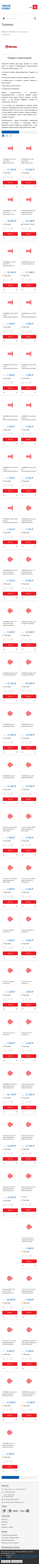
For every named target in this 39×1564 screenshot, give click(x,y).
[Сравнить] (4, 187)
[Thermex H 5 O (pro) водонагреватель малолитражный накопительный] (29, 1278)
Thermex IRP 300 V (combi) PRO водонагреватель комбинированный (8, 1291)
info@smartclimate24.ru (11, 1499)
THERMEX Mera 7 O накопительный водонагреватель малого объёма (10, 623)
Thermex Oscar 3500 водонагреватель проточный (28, 829)
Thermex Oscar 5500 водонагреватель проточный (10, 880)
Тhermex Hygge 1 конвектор (9, 931)
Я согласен (6, 1561)
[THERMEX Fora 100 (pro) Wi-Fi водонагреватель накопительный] (10, 199)
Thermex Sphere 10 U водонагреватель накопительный (28, 1188)
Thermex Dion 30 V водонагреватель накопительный (27, 1137)
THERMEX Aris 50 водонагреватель (27, 725)
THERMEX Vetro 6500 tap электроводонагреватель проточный (28, 315)
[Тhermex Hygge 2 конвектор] (10, 970)
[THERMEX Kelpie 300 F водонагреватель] (28, 662)
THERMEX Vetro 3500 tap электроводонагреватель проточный (28, 469)
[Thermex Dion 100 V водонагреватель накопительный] (28, 1073)
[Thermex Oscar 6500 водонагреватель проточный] (28, 867)
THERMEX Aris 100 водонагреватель (27, 776)
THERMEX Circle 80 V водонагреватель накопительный (9, 1393)
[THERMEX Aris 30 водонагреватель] (10, 713)
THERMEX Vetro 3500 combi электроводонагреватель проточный (10, 469)
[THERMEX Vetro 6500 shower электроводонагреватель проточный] (28, 353)
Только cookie (17, 1561)
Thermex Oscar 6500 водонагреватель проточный (28, 880)
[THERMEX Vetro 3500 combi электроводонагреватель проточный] (10, 456)
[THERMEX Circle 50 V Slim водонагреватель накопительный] (29, 1329)
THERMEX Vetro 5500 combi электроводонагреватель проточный (10, 366)
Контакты (4, 1519)
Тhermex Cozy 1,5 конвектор (9, 1033)
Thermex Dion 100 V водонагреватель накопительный (28, 1086)
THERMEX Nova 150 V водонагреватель (28, 263)
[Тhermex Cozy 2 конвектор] (28, 1021)
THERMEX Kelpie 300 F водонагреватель (28, 674)
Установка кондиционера (9, 1535)
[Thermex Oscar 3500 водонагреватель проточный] (28, 816)
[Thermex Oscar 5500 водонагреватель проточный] (10, 867)
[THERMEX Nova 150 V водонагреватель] (28, 251)
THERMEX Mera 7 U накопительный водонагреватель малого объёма (28, 572)
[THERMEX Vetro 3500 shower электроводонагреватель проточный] (10, 508)
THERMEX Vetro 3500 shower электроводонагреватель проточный (10, 521)
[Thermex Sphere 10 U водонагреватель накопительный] (28, 1176)
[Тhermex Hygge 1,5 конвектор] (28, 919)
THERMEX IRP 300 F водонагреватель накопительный (10, 1086)
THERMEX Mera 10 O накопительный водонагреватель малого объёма (10, 572)
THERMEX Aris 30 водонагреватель (9, 725)
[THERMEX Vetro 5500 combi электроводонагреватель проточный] (10, 353)
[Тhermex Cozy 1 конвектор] (28, 970)
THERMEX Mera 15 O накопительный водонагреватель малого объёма (28, 521)
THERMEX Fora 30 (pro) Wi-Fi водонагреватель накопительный (9, 161)
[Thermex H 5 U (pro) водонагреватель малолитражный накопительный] (9, 1329)
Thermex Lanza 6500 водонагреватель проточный (10, 829)
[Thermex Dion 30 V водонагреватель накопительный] (28, 1124)
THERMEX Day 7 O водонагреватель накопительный (8, 1445)
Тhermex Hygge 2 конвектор (9, 982)
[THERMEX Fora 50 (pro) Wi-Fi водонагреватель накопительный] (10, 251)
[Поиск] (35, 18)
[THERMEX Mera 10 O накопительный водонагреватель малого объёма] (10, 559)
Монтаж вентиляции (8, 1540)
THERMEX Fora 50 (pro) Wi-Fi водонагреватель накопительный (9, 264)
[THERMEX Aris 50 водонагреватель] (28, 713)
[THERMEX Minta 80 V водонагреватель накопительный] (28, 199)
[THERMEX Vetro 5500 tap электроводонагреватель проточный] (10, 405)
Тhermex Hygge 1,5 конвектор (27, 931)
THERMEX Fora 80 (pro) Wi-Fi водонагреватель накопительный (27, 161)
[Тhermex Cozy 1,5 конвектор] (10, 1021)
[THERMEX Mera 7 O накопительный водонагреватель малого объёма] (10, 610)
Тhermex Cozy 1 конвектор (26, 982)
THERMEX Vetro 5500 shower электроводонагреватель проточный (28, 418)
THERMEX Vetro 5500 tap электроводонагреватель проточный (10, 418)
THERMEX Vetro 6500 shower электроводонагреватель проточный (28, 366)
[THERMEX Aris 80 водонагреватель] (10, 764)
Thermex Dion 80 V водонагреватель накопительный (9, 1188)
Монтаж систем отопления (10, 1543)
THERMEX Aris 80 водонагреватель (9, 776)
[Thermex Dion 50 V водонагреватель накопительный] (10, 1124)
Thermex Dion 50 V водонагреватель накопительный (9, 1137)
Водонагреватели (23, 32)
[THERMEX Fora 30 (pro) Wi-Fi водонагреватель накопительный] (10, 148)
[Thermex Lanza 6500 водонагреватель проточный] (10, 816)
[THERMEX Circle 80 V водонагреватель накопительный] (9, 1381)
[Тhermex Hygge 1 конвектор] (10, 919)
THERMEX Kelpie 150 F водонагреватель (28, 622)
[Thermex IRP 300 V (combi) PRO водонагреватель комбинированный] (9, 1278)
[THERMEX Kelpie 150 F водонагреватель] (28, 610)
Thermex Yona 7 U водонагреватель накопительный (28, 1239)
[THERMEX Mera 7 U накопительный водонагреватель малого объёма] (28, 559)
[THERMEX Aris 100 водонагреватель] (28, 764)
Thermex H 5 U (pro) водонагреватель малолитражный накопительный (9, 1342)
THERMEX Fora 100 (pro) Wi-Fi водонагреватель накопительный (9, 212)
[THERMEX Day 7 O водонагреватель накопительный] (9, 1432)
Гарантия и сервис (7, 1527)
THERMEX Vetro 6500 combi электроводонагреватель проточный (10, 315)
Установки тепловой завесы (10, 1537)
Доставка (4, 1522)
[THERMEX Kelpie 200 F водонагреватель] (10, 662)
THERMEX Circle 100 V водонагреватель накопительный (29, 1393)
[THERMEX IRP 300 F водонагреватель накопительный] (10, 1073)
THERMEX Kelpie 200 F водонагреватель (10, 674)
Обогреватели (6, 34)
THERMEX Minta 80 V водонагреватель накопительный (28, 212)
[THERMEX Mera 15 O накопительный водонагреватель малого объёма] (28, 508)
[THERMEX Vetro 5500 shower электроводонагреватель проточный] (28, 405)
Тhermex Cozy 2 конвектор (26, 1033)
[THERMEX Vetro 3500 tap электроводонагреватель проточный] (28, 456)
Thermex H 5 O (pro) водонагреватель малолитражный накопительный (29, 1291)
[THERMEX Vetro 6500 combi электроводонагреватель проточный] (10, 302)
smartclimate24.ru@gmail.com (14, 1502)
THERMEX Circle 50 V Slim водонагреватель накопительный (29, 1342)
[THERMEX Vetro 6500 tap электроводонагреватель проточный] (28, 302)
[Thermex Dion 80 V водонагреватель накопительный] (10, 1176)
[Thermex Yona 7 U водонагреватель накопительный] (29, 1227)
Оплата (4, 1524)
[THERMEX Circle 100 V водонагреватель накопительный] (29, 1381)
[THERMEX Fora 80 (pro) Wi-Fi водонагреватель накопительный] (28, 148)
